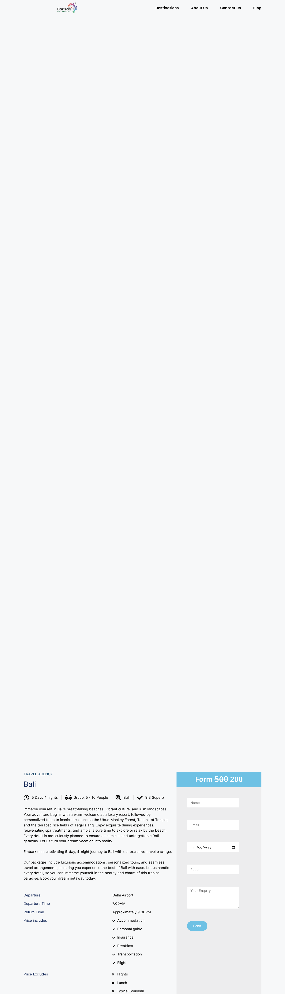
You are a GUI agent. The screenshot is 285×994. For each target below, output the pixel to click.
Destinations (167, 7)
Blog (257, 7)
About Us (199, 7)
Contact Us (230, 7)
